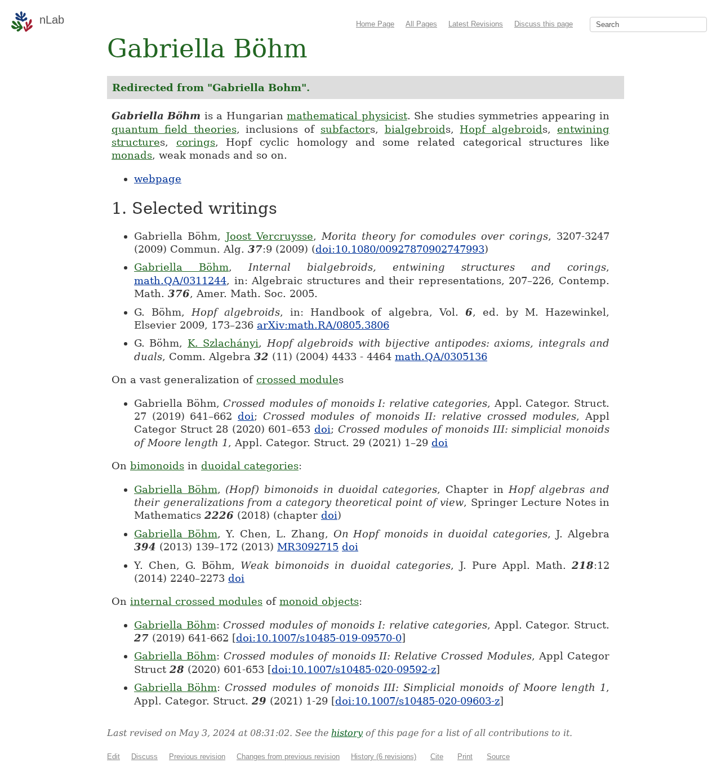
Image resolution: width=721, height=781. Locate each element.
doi (246, 416)
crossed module (297, 379)
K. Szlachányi (223, 343)
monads (132, 155)
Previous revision (197, 756)
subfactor (345, 129)
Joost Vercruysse (269, 236)
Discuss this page (543, 24)
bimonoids (157, 466)
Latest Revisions (475, 24)
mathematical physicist (347, 116)
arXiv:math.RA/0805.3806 (323, 325)
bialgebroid (415, 129)
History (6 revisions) (383, 756)
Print (465, 756)
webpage (157, 179)
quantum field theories (174, 129)
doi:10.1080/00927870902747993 (399, 249)
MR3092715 (308, 547)
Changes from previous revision (288, 756)
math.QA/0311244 (180, 280)
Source (498, 756)
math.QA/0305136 (441, 356)
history (347, 733)
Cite (436, 756)
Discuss (144, 756)
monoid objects (319, 601)
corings (195, 142)
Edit (113, 756)
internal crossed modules (196, 601)
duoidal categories (250, 466)
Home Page (375, 24)
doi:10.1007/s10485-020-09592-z (354, 669)
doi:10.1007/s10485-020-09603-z (417, 701)
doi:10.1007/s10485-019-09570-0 (319, 638)
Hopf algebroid (501, 129)
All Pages (421, 24)
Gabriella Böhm (181, 267)
